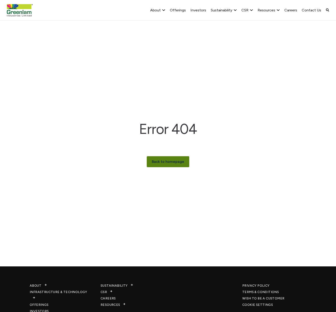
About (155, 10)
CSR (244, 10)
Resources (266, 10)
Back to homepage (168, 161)
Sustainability (221, 10)
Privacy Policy (256, 286)
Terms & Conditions (260, 292)
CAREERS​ (108, 298)
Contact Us (311, 10)
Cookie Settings (257, 305)
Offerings (178, 10)
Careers (290, 10)
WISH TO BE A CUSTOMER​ (263, 298)
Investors (198, 10)
